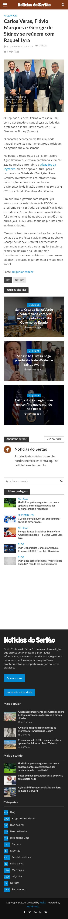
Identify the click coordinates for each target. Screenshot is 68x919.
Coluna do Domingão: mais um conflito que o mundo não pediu (34, 404)
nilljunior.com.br (22, 272)
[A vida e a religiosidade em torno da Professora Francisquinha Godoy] (10, 731)
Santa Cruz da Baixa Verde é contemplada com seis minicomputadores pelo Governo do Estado (34, 316)
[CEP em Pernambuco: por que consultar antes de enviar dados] (10, 519)
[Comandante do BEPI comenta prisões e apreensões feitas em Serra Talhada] (10, 744)
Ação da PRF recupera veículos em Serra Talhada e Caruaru (39, 789)
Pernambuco (26, 515)
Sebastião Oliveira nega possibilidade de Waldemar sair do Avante (34, 360)
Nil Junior (10, 15)
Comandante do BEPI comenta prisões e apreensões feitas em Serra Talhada (39, 742)
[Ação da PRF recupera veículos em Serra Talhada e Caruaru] (10, 792)
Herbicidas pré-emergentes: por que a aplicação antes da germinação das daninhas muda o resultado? (38, 505)
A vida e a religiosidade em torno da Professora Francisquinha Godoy (37, 729)
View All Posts (54, 439)
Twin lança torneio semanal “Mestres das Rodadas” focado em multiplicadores (40, 562)
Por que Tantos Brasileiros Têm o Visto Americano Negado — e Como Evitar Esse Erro (40, 535)
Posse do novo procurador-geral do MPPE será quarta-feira (40, 777)
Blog (21, 544)
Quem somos (14, 678)
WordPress (33, 906)
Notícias (19, 280)
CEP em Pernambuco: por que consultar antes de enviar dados (39, 520)
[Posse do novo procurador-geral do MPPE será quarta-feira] (10, 780)
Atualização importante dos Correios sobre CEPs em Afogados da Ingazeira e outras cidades (41, 715)
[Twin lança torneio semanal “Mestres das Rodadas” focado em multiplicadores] (10, 560)
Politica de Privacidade (19, 692)
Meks (43, 902)
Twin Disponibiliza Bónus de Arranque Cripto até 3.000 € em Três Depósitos (38, 549)
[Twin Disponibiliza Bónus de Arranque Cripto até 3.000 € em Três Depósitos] (10, 548)
